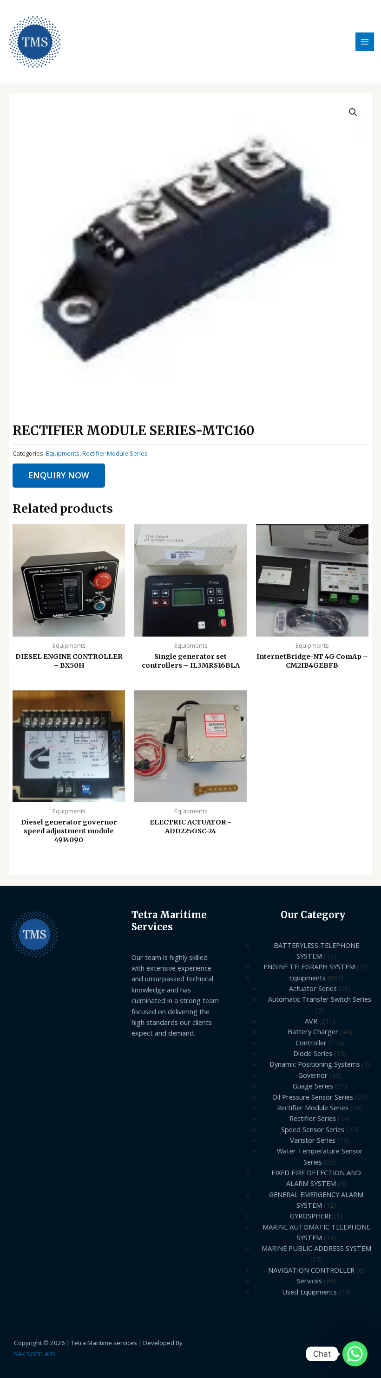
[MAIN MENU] (364, 41)
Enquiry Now (58, 475)
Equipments (62, 453)
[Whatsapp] (355, 1353)
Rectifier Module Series (115, 453)
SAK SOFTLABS (35, 1354)
